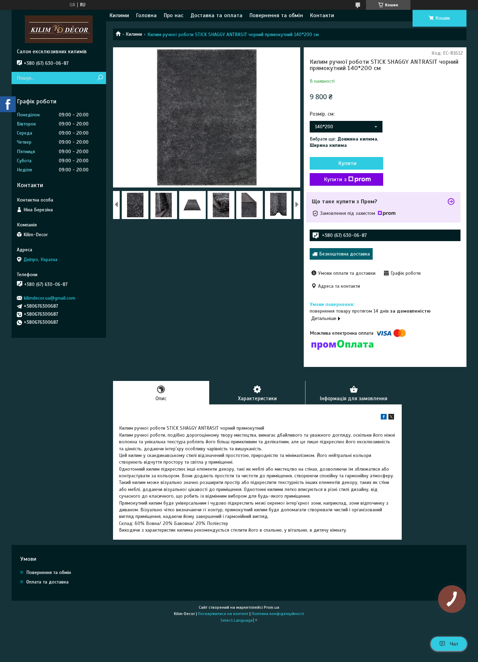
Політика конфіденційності (278, 613)
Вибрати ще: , (344, 142)
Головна (146, 15)
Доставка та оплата (216, 15)
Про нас (173, 15)
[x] (391, 418)
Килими (119, 15)
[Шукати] (100, 78)
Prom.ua (271, 607)
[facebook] (384, 418)
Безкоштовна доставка (344, 254)
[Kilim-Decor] (59, 29)
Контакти (322, 15)
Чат (454, 644)
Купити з (335, 179)
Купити (347, 163)
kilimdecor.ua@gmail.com (49, 298)
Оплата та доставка (47, 582)
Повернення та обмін (276, 15)
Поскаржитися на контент (223, 613)
